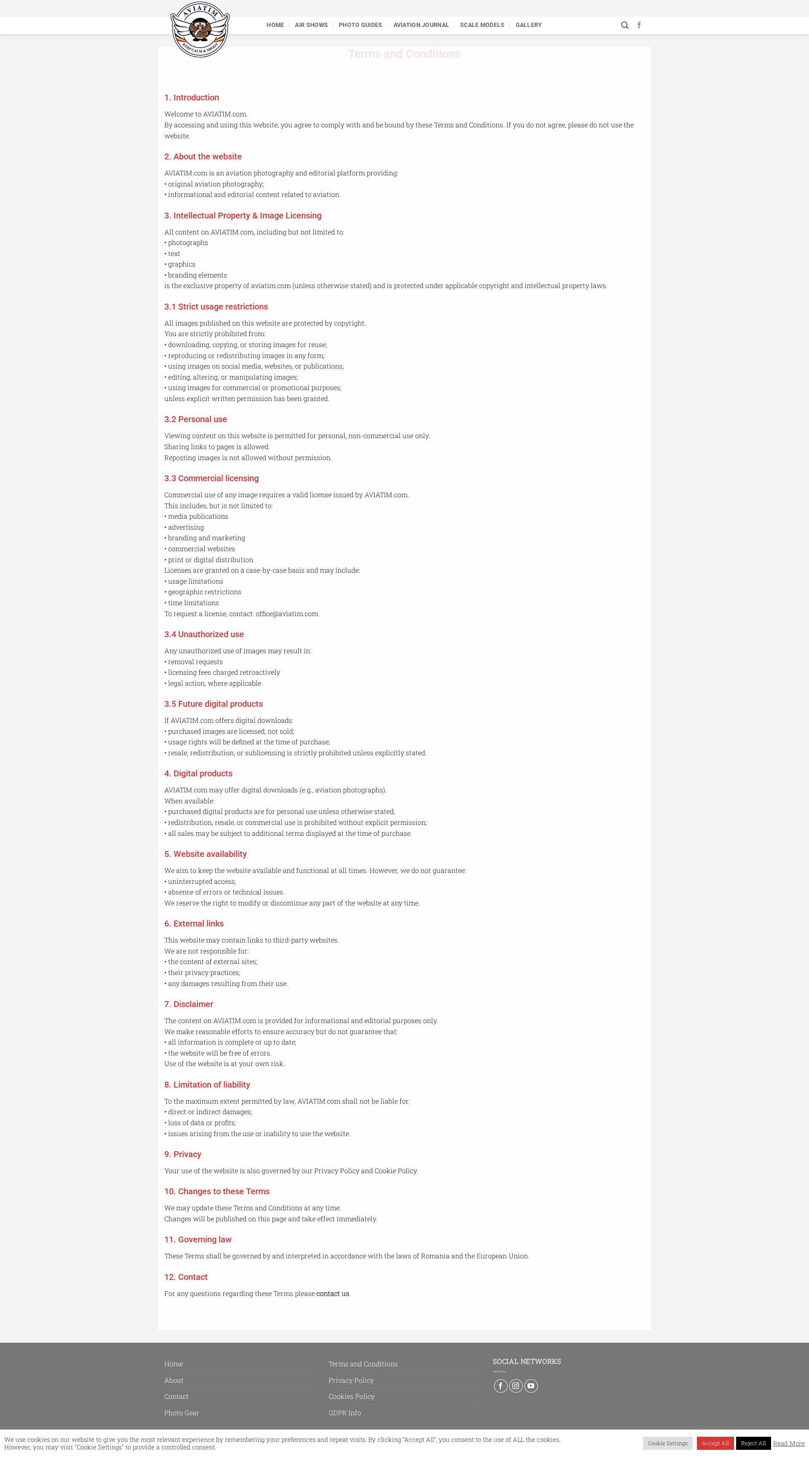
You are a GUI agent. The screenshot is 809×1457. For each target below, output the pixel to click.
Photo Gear (181, 1412)
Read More (789, 1443)
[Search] (624, 25)
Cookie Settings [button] (668, 1443)
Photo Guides (360, 25)
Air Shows (311, 25)
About (174, 1380)
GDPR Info (345, 1412)
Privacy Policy (351, 1380)
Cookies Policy (352, 1396)
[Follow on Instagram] (516, 1386)
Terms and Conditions (363, 1363)
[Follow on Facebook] (639, 25)
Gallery (529, 25)
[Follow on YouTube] (531, 1386)
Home (275, 25)
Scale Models (482, 25)
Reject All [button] (753, 1443)
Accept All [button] (715, 1443)
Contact (176, 1396)
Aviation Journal (422, 25)
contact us (332, 1293)
